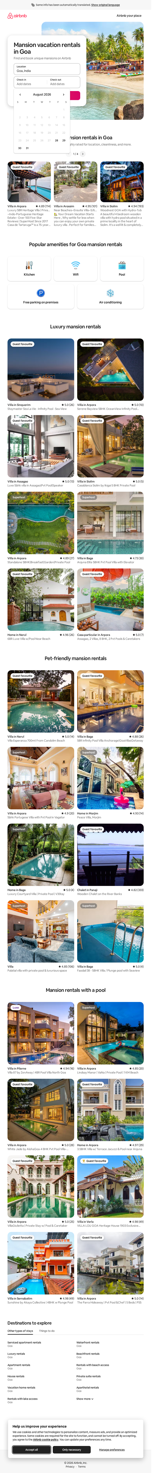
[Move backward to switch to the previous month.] (20, 94)
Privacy (70, 1466)
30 (19, 148)
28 (56, 140)
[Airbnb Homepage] (17, 16)
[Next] (83, 154)
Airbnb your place (129, 16)
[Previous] (69, 154)
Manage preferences (112, 1449)
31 (27, 148)
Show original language (105, 5)
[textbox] (30, 84)
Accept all (31, 1449)
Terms (82, 1466)
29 (63, 140)
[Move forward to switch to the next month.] (63, 94)
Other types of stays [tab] (20, 1331)
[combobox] (47, 71)
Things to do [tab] (47, 1331)
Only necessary (71, 1449)
